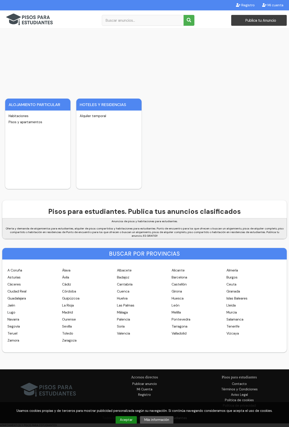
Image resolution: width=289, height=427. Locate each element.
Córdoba (69, 291)
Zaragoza (69, 340)
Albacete (124, 270)
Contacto (239, 384)
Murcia (231, 312)
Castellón (179, 284)
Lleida (231, 305)
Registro (247, 5)
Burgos (232, 277)
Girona (177, 291)
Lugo (11, 312)
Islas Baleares (236, 298)
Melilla (176, 312)
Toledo (67, 333)
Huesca (178, 298)
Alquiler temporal (93, 116)
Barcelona (179, 277)
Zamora (13, 340)
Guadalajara (16, 298)
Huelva (122, 298)
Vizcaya (232, 333)
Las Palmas (125, 305)
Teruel (12, 333)
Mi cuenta (275, 5)
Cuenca (123, 291)
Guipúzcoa (70, 298)
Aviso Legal (239, 395)
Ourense (69, 319)
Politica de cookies (239, 400)
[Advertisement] (144, 62)
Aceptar (126, 420)
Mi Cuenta (144, 389)
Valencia (123, 333)
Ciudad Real (16, 291)
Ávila (65, 277)
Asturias (14, 277)
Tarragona (179, 326)
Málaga (122, 312)
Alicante (178, 270)
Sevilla (67, 326)
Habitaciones (18, 116)
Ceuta (231, 284)
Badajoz (123, 277)
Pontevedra (181, 319)
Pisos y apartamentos (25, 122)
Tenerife (233, 326)
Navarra (13, 319)
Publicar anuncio (144, 384)
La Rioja (68, 305)
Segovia (13, 326)
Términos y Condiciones (239, 389)
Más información (156, 420)
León (175, 305)
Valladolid (179, 333)
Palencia (123, 319)
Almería (232, 270)
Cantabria (125, 284)
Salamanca (234, 319)
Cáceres (14, 284)
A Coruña (14, 270)
